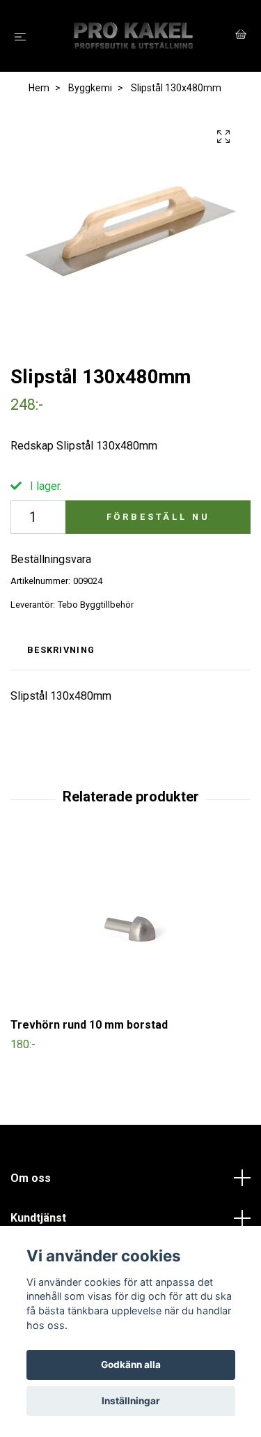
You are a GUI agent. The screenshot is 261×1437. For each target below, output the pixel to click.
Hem (39, 87)
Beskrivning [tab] (61, 650)
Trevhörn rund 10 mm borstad (89, 1024)
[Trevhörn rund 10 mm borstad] (130, 925)
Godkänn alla (131, 1364)
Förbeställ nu (158, 517)
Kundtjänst (38, 1217)
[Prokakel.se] (133, 36)
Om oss (30, 1178)
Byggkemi (90, 87)
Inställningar (131, 1400)
